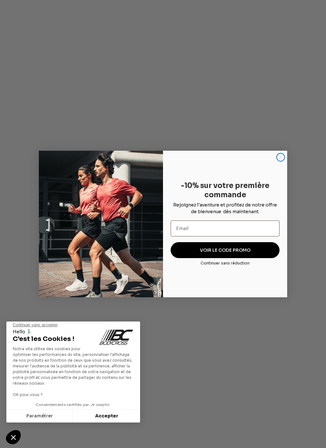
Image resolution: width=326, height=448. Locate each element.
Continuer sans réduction (225, 263)
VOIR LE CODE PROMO (225, 250)
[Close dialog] (281, 157)
